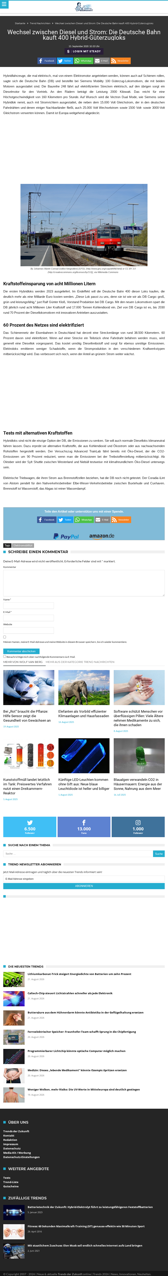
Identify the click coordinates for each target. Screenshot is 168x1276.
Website (7, 624)
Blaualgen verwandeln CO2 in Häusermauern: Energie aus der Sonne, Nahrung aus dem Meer (138, 784)
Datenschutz (11, 1148)
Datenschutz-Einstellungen (21, 1157)
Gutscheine (11, 1186)
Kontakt (8, 1135)
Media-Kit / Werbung (17, 1153)
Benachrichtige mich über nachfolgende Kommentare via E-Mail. (41, 656)
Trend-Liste (10, 1182)
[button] (46, 61)
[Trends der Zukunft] (84, 7)
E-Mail (7, 612)
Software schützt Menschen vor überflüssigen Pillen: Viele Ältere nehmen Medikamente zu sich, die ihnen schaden (138, 718)
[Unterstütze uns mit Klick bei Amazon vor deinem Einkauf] (102, 535)
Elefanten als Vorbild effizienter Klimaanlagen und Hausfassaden (83, 713)
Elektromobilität (23, 545)
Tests (6, 1178)
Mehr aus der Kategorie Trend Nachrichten (80, 661)
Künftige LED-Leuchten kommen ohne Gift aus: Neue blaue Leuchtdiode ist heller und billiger (83, 784)
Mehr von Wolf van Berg (23, 661)
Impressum (10, 1144)
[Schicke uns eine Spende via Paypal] (66, 535)
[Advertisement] (84, 149)
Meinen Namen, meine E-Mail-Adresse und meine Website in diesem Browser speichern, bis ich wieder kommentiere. (65, 641)
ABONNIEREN (84, 886)
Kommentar (9, 566)
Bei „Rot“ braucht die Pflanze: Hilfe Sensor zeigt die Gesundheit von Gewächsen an (27, 715)
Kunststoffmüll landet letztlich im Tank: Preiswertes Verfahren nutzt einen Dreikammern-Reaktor (27, 786)
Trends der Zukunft (16, 1131)
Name (7, 599)
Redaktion (10, 1140)
